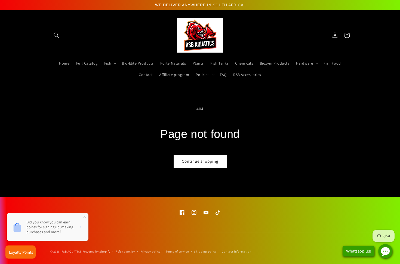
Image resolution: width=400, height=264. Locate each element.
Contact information (236, 251)
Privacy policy (150, 251)
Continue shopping (200, 161)
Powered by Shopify (96, 251)
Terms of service (177, 251)
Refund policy (125, 251)
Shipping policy (205, 251)
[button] (56, 35)
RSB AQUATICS (71, 251)
